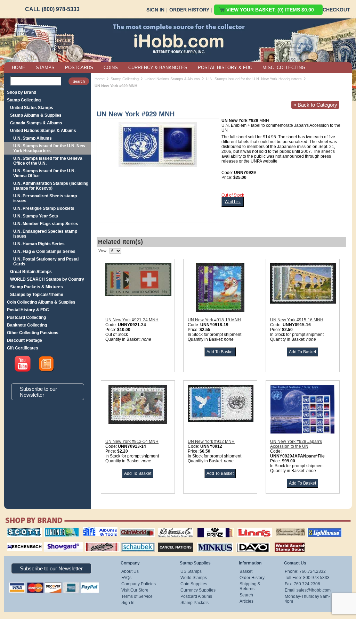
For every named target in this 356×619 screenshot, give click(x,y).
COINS (111, 67)
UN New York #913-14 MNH (132, 441)
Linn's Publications (247, 527)
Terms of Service (137, 596)
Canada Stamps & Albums (36, 123)
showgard (51, 541)
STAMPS (45, 67)
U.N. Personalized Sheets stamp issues (45, 198)
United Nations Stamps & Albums (43, 130)
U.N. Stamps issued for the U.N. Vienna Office (44, 173)
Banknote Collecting (27, 325)
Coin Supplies (193, 583)
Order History (189, 10)
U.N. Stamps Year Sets (35, 216)
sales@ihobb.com (314, 590)
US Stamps (191, 571)
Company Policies (138, 583)
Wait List (233, 201)
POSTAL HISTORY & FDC (225, 67)
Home (100, 79)
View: (102, 250)
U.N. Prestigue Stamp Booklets (43, 208)
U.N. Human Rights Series (39, 243)
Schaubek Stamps (134, 541)
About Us (130, 571)
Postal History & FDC (28, 309)
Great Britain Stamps (31, 271)
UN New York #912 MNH (211, 441)
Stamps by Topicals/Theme (36, 294)
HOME (18, 67)
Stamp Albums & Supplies (36, 115)
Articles (246, 601)
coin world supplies (135, 527)
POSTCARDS (79, 67)
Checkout (336, 10)
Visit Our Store (134, 590)
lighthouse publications (316, 530)
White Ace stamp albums (95, 544)
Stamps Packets (169, 541)
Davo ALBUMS (243, 541)
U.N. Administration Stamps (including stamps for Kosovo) (50, 186)
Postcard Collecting (26, 317)
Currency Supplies (198, 590)
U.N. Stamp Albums (32, 138)
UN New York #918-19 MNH (214, 319)
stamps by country (284, 541)
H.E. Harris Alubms (172, 527)
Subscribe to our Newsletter (38, 392)
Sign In (155, 10)
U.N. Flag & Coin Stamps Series (44, 251)
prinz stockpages (208, 527)
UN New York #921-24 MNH (132, 319)
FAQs (126, 577)
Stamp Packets (194, 602)
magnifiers (14, 541)
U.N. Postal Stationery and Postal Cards (46, 261)
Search (246, 595)
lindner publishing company (59, 530)
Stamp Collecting (24, 100)
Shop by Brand (21, 92)
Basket (246, 571)
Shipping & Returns (250, 586)
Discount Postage (24, 340)
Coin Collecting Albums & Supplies (41, 302)
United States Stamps (31, 107)
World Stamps (193, 577)
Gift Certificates (22, 348)
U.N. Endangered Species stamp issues (45, 234)
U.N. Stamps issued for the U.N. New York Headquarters (49, 148)
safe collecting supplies (92, 530)
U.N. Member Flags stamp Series (45, 223)
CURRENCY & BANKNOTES (157, 67)
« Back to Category (315, 105)
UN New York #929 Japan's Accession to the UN (296, 444)
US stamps (277, 527)
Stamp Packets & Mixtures (36, 286)
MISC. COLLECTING (283, 67)
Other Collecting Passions (32, 332)
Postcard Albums (196, 596)
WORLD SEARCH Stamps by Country (47, 279)
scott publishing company (19, 530)
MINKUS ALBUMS (209, 541)
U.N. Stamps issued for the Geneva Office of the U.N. (47, 161)
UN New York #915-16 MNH (296, 319)
